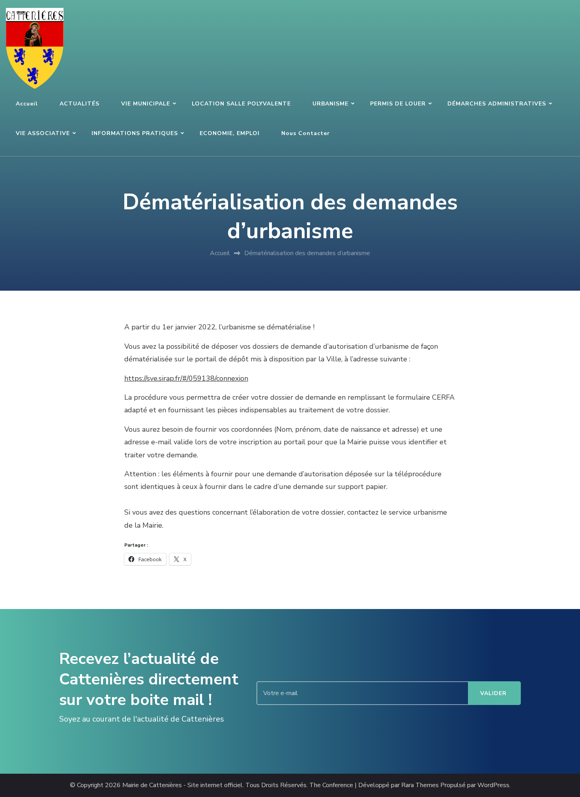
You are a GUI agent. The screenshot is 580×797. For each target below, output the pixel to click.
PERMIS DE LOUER (398, 103)
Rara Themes (420, 785)
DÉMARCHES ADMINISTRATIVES (496, 103)
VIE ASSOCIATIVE (43, 133)
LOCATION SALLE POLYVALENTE (241, 103)
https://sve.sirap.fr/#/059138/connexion (186, 378)
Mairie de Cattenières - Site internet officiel (182, 785)
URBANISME (330, 103)
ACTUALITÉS (79, 103)
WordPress (493, 785)
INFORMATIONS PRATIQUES (135, 133)
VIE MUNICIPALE (145, 103)
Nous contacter (305, 133)
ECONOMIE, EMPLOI (230, 133)
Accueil (27, 103)
